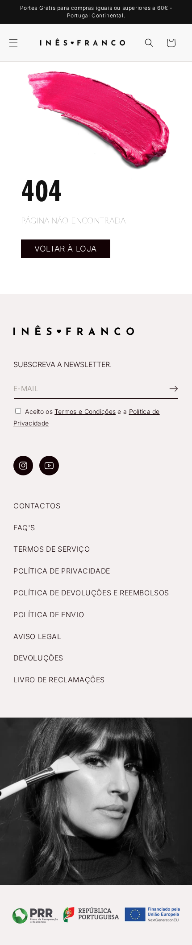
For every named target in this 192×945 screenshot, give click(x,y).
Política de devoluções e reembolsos (91, 592)
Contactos (36, 505)
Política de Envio (48, 614)
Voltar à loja (65, 248)
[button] (13, 43)
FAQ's (24, 527)
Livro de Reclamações (59, 679)
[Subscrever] (168, 388)
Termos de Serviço (51, 549)
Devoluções (38, 657)
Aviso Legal (37, 636)
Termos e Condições (85, 411)
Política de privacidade (61, 570)
